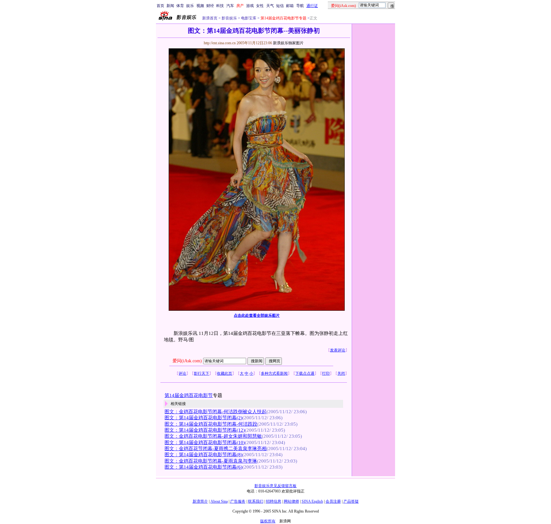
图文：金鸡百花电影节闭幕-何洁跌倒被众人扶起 (216, 411)
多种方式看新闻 (274, 373)
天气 (270, 6)
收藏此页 (224, 373)
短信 (280, 6)
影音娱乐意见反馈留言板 (275, 486)
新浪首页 (209, 18)
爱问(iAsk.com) (187, 360)
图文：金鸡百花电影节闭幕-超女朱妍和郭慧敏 (213, 436)
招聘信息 (273, 501)
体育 (180, 6)
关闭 (341, 373)
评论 (182, 373)
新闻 (170, 6)
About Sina (219, 501)
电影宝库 (248, 18)
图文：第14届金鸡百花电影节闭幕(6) (203, 467)
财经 (210, 6)
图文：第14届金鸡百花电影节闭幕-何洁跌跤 (211, 424)
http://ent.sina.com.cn (220, 43)
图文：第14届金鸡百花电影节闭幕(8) (203, 454)
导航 (300, 6)
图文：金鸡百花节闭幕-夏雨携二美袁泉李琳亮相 (216, 448)
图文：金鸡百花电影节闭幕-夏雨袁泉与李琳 (211, 461)
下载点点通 (304, 373)
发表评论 (337, 350)
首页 (160, 6)
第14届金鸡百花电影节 (189, 395)
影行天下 (201, 373)
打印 (326, 373)
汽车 (230, 6)
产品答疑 (351, 501)
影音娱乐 (229, 18)
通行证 (312, 6)
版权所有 (268, 521)
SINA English (312, 501)
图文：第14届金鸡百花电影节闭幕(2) (203, 417)
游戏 (250, 6)
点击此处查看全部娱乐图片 (257, 315)
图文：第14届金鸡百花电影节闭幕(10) (205, 442)
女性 (260, 6)
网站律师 (291, 501)
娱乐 (190, 6)
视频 (200, 6)
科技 (220, 6)
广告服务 (238, 501)
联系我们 (255, 501)
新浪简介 (200, 501)
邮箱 (290, 6)
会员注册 (333, 501)
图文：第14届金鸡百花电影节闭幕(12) (205, 430)
